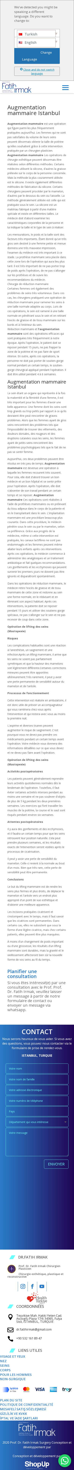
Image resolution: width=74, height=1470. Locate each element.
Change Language (37, 56)
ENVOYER (56, 1164)
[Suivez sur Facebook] (32, 1286)
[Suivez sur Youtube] (42, 1286)
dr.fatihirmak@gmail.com (34, 1329)
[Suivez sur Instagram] (23, 1286)
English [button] (30, 42)
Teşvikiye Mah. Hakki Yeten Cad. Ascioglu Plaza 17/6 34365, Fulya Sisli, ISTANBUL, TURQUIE (39, 1318)
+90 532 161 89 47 (29, 1338)
